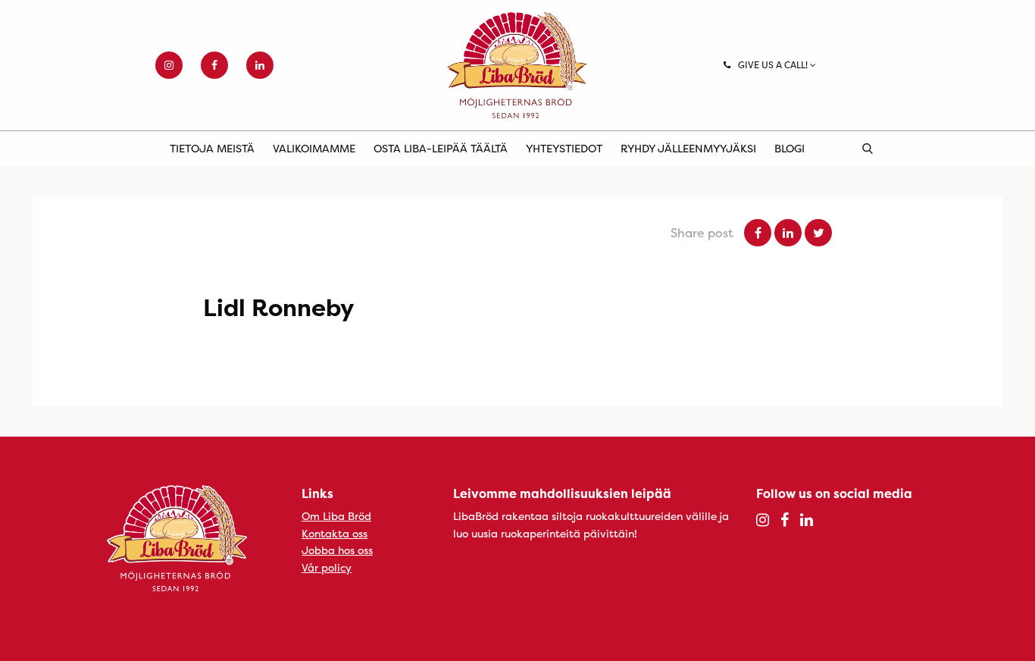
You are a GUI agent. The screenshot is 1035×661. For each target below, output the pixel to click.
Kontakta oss (334, 533)
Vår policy (327, 567)
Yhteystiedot (564, 148)
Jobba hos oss (337, 550)
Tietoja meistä (212, 148)
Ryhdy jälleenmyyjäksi (688, 148)
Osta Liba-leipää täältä (441, 148)
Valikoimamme (314, 148)
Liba (517, 65)
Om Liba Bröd (336, 516)
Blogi (789, 148)
